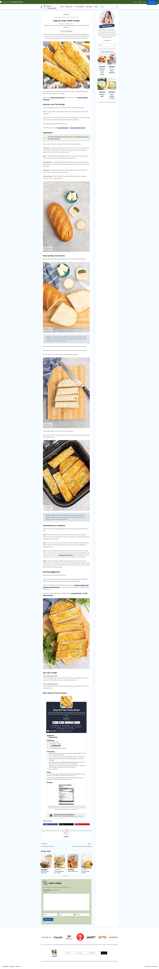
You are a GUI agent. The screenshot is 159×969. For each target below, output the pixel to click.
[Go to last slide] (41, 864)
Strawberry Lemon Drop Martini (102, 71)
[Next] (91, 864)
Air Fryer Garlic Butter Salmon (77, 127)
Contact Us (17, 966)
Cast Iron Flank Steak (62, 127)
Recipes (59, 17)
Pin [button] (62, 722)
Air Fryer (64, 17)
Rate (77, 722)
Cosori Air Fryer (53, 737)
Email (61, 914)
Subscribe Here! (79, 816)
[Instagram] (145, 2)
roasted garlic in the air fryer (65, 555)
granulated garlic (56, 745)
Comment (46, 892)
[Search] (114, 45)
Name (45, 914)
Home (62, 6)
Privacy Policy (5, 966)
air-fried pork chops (76, 593)
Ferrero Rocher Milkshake (112, 70)
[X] (142, 2)
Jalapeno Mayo (101, 95)
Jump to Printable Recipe (66, 31)
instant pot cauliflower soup (81, 585)
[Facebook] (140, 2)
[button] (64, 14)
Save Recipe (69, 722)
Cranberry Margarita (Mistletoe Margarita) (81, 845)
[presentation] (102, 58)
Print (56, 722)
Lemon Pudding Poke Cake (112, 96)
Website (78, 914)
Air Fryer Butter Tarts (73, 871)
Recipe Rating (47, 890)
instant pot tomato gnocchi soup (51, 587)
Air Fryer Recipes (79, 6)
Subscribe (135, 2)
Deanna (61, 23)
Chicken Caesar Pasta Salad (57, 97)
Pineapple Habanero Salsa (47, 845)
